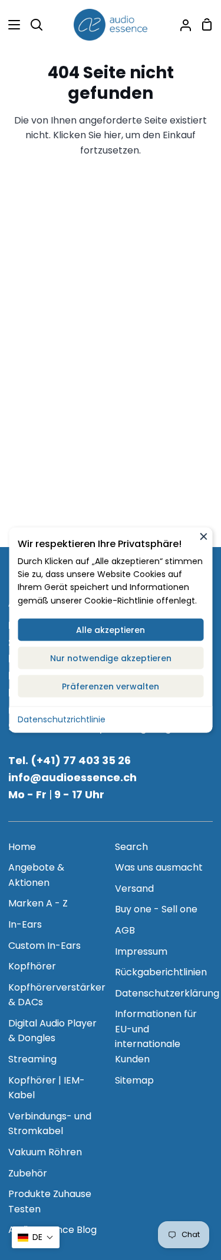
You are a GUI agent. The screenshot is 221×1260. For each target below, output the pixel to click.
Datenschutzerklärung (167, 993)
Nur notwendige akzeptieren (110, 658)
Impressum (141, 951)
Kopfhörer (32, 966)
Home (22, 847)
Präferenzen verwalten (110, 686)
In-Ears (25, 924)
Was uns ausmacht (159, 867)
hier (112, 135)
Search (131, 847)
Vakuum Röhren (45, 1152)
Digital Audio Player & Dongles (52, 1030)
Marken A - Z (38, 903)
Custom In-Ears (44, 945)
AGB (125, 930)
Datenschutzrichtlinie (61, 719)
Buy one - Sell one (156, 909)
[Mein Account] (181, 24)
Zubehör (27, 1173)
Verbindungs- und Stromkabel (49, 1123)
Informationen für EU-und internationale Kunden (156, 1036)
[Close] (203, 536)
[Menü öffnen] (10, 24)
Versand (134, 888)
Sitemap (134, 1080)
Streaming (32, 1059)
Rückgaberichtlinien (161, 972)
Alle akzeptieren (110, 630)
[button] (36, 1237)
